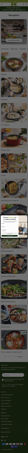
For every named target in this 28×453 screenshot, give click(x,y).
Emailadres (3, 226)
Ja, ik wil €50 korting (10, 235)
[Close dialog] (26, 216)
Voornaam (3, 223)
